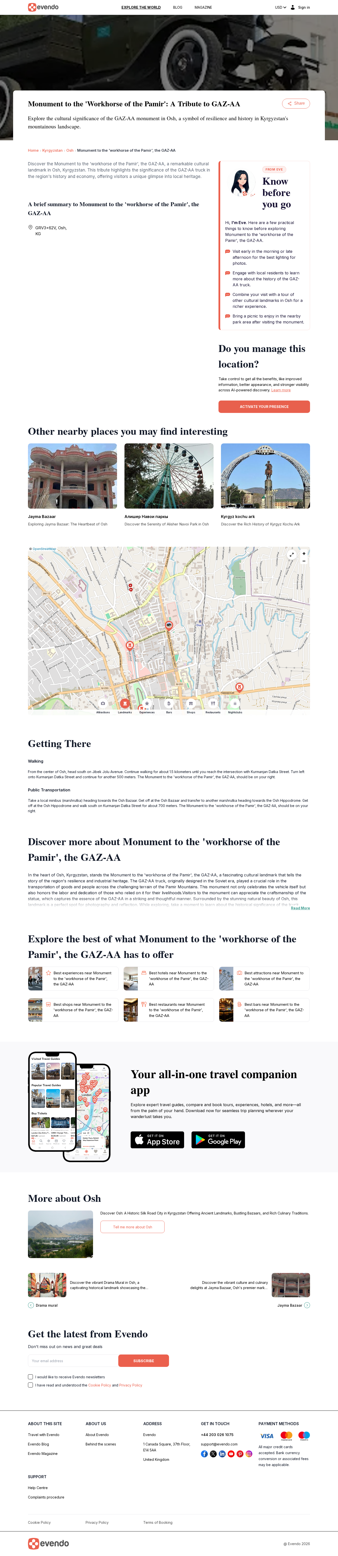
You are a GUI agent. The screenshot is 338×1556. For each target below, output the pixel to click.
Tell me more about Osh (132, 1227)
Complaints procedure (46, 1497)
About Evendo (97, 1435)
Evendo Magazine (43, 1453)
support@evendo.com (219, 1444)
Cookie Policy (99, 1385)
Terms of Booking (157, 1522)
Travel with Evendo (43, 1435)
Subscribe (143, 1361)
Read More (300, 908)
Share (299, 103)
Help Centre (38, 1488)
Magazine (203, 7)
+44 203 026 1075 (217, 1435)
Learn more (281, 390)
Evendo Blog (38, 1444)
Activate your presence (264, 406)
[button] (169, 626)
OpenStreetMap (44, 549)
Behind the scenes (101, 1444)
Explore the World (141, 7)
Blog (177, 7)
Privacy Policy (130, 1385)
